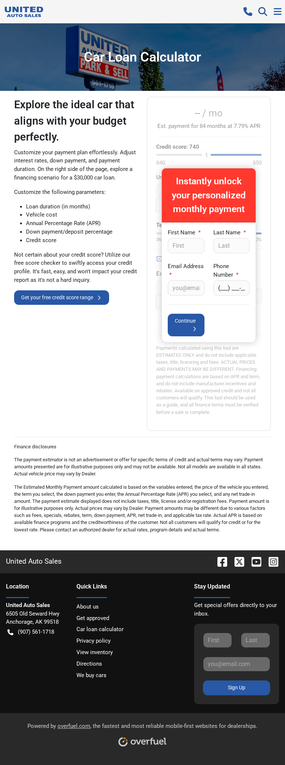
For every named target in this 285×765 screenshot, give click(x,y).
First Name (184, 232)
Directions (89, 663)
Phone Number (226, 270)
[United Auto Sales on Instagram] (270, 561)
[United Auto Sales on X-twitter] (236, 561)
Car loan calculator (100, 629)
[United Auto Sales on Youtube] (253, 561)
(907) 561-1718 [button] (36, 632)
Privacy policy (93, 640)
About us (87, 606)
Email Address (186, 270)
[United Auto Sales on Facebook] (219, 561)
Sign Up (236, 687)
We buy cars (91, 675)
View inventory (94, 652)
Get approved (92, 618)
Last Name (229, 232)
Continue (185, 321)
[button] (247, 11)
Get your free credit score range (57, 297)
